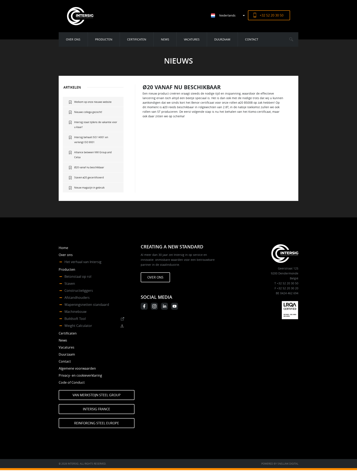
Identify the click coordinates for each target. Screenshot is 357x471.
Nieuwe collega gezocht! (88, 112)
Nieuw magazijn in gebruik (89, 187)
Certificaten (136, 39)
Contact (251, 39)
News (165, 39)
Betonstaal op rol (77, 276)
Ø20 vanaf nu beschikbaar (89, 167)
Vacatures (192, 39)
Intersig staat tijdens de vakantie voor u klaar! (95, 124)
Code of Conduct (72, 382)
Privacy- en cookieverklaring (80, 375)
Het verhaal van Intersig (82, 262)
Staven (69, 283)
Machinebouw (75, 311)
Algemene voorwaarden (77, 368)
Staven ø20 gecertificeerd (89, 177)
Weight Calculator (78, 325)
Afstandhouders (77, 297)
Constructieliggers (78, 290)
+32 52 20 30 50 (271, 15)
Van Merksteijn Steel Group (97, 395)
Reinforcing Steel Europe (96, 423)
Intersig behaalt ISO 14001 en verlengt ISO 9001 (91, 139)
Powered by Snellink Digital (279, 463)
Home (63, 248)
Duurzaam (222, 39)
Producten (103, 39)
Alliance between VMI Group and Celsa (93, 155)
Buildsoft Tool (75, 318)
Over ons (73, 39)
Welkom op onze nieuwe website (93, 101)
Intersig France (96, 409)
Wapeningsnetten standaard (86, 304)
